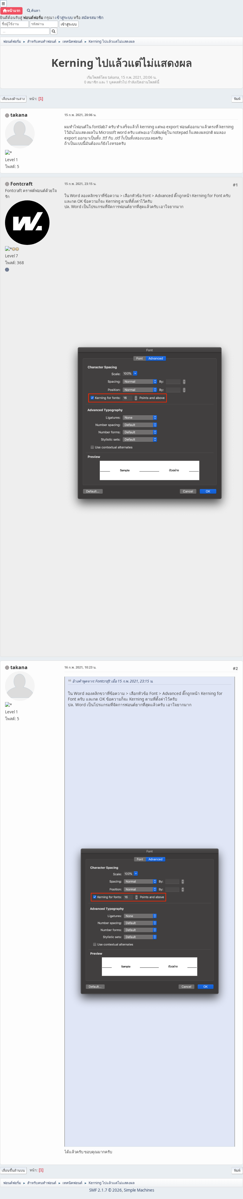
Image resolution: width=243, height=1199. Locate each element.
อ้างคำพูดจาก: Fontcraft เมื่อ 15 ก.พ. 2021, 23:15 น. (112, 681)
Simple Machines (139, 1190)
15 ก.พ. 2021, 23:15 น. (80, 183)
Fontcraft (21, 183)
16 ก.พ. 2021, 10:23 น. (80, 667)
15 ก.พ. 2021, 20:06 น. (80, 115)
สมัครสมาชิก (92, 17)
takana (19, 115)
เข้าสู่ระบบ (64, 17)
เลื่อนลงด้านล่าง (13, 98)
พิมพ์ (237, 98)
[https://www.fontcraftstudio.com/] (7, 269)
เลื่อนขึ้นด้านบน (13, 1170)
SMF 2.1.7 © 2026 (105, 1190)
